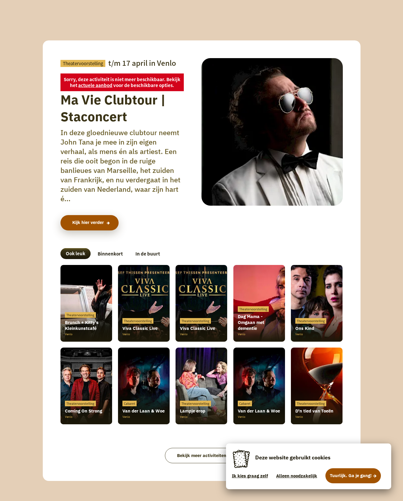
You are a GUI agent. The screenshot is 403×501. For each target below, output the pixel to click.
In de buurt (147, 253)
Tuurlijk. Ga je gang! (351, 475)
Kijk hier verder (88, 222)
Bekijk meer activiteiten (201, 455)
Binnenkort (110, 253)
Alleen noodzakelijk (296, 476)
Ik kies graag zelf (250, 476)
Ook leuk (75, 253)
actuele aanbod (95, 85)
